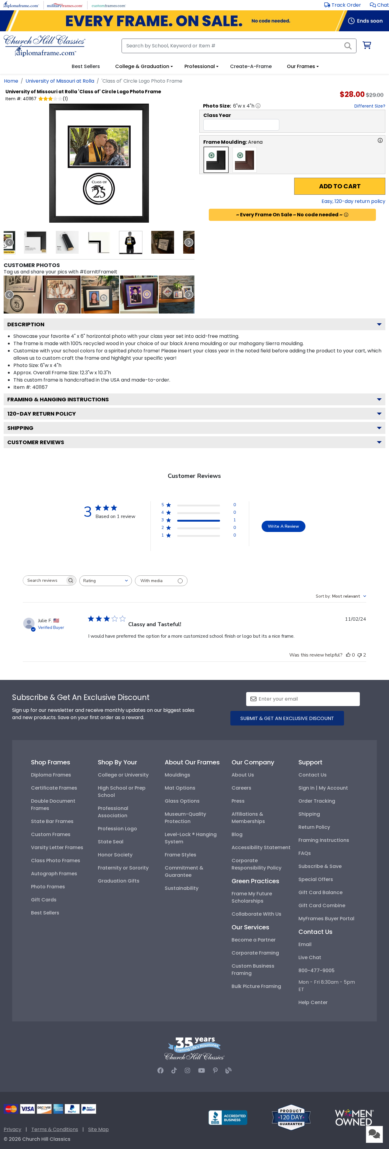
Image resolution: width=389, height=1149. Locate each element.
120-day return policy (41, 413)
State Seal (110, 841)
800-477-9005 (316, 970)
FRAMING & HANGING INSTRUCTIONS (58, 399)
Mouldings (177, 774)
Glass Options (182, 800)
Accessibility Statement (261, 847)
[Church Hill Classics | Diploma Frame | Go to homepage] (44, 46)
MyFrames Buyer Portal (326, 918)
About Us (243, 774)
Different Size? (369, 106)
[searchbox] (44, 580)
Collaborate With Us (256, 914)
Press (238, 800)
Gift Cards (44, 899)
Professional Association (113, 812)
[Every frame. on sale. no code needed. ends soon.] (194, 20)
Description (25, 324)
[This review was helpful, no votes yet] (348, 655)
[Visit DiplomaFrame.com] (21, 4)
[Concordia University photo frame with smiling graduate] (139, 295)
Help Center (313, 1002)
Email (305, 944)
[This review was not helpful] (359, 655)
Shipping (20, 428)
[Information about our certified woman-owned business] (354, 1116)
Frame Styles (180, 854)
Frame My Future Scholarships (252, 897)
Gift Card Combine (321, 905)
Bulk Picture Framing (256, 986)
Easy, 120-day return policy (353, 201)
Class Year (217, 115)
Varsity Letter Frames (57, 847)
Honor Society (115, 854)
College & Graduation (142, 66)
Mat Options (180, 787)
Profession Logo (117, 828)
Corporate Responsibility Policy (256, 864)
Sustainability (181, 888)
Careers (241, 787)
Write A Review (283, 526)
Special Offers (315, 879)
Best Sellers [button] (86, 66)
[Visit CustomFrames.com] (108, 4)
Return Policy (314, 827)
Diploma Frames (51, 774)
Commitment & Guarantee (184, 871)
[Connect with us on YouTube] (201, 1071)
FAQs (304, 853)
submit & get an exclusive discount (287, 718)
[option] (216, 160)
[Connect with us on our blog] (228, 1071)
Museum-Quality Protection (185, 818)
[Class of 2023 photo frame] (23, 295)
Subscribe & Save (320, 866)
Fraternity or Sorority (123, 867)
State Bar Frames (52, 821)
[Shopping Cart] (366, 46)
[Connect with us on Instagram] (187, 1071)
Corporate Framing (255, 952)
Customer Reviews (35, 442)
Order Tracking (316, 800)
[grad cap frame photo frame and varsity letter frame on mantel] (178, 295)
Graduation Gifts (118, 880)
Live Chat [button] (309, 957)
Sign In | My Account (323, 787)
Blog (237, 834)
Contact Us (312, 774)
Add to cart (340, 186)
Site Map (98, 1129)
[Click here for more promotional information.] (346, 214)
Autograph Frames (54, 873)
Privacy (12, 1129)
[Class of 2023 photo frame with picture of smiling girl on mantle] (100, 295)
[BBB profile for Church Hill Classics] (227, 1116)
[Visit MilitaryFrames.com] (65, 4)
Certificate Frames (54, 787)
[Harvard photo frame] (62, 295)
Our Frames (301, 66)
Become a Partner (254, 939)
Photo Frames (48, 886)
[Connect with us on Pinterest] (215, 1071)
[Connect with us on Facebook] (160, 1071)
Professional (199, 66)
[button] (379, 5)
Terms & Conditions (54, 1129)
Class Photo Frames (55, 860)
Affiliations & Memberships (248, 818)
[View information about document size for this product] (258, 105)
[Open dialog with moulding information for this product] (380, 140)
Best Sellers (45, 912)
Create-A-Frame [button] (251, 66)
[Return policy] (291, 1116)
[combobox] (105, 580)
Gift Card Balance (320, 892)
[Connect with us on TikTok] (174, 1071)
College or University (123, 774)
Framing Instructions (323, 840)
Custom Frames (51, 834)
